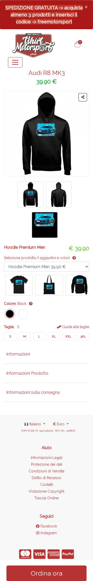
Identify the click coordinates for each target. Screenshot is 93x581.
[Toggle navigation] (15, 62)
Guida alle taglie (75, 327)
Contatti (46, 484)
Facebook (48, 526)
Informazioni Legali (47, 458)
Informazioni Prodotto (27, 373)
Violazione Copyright (46, 491)
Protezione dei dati (46, 464)
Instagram (48, 533)
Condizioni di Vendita (46, 471)
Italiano (35, 424)
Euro (59, 424)
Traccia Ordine (46, 498)
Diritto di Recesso (46, 478)
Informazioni (18, 354)
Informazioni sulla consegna (33, 392)
